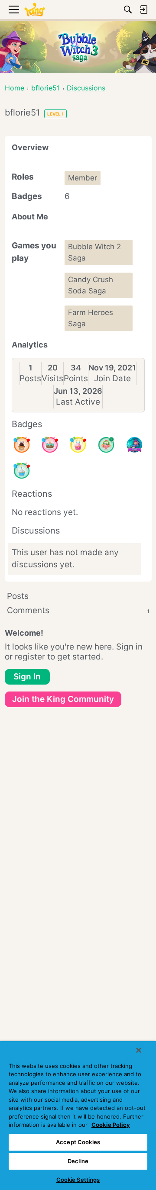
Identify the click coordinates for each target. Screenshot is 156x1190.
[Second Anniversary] (78, 445)
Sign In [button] (27, 677)
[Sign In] (143, 9)
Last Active (78, 402)
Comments (78, 610)
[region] (78, 1115)
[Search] (128, 9)
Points (76, 378)
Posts (30, 378)
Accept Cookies (78, 1142)
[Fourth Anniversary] (50, 445)
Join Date (112, 378)
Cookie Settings (78, 1179)
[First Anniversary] (21, 471)
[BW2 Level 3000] (134, 445)
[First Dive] (106, 445)
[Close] (138, 1050)
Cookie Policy (110, 1124)
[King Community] (34, 10)
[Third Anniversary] (21, 445)
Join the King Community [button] (63, 699)
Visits (52, 378)
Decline (78, 1161)
